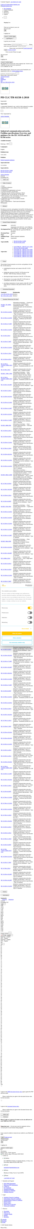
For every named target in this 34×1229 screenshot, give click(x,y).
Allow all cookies (17, 633)
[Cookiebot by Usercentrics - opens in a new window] (25, 585)
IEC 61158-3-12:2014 (6, 460)
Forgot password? (27, 48)
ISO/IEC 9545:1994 (6, 506)
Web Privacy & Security (10, 1204)
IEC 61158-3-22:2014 (6, 547)
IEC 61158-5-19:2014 (6, 821)
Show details (25, 628)
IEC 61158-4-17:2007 (6, 324)
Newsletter (6, 1211)
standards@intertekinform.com (11, 1167)
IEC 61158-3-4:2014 (6, 649)
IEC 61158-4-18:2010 (6, 738)
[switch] (30, 612)
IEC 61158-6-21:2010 (6, 575)
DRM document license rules (14, 1091)
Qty (2, 942)
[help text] (2, 111)
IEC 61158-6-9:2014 (6, 436)
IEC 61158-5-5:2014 (6, 390)
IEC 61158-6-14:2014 (6, 312)
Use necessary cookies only (17, 642)
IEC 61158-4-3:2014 (6, 708)
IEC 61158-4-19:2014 (6, 732)
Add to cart (5, 179)
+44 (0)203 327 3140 (15, 2)
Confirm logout (12, 36)
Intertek (6, 1215)
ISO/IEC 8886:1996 (6, 425)
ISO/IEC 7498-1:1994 (6, 373)
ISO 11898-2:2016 (5, 558)
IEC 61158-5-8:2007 (6, 844)
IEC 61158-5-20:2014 (6, 673)
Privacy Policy (7, 1203)
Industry (5, 891)
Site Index (6, 1217)
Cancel (6, 36)
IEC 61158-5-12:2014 (6, 529)
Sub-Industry (6, 895)
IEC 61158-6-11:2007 (6, 408)
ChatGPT (4, 899)
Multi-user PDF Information (11, 1185)
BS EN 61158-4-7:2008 (7, 170)
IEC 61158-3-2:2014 (6, 756)
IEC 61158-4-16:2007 (6, 874)
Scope (4, 261)
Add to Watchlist (5, 116)
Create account (8, 1137)
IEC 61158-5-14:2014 (6, 517)
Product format (4, 933)
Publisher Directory (9, 1192)
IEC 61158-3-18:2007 (6, 553)
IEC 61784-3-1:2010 (6, 838)
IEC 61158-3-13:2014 (6, 347)
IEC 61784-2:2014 (5, 868)
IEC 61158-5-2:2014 (6, 750)
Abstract (5, 206)
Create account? (12, 49)
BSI (2, 80)
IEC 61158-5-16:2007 (6, 667)
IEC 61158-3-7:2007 (6, 862)
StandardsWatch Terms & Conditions (13, 1200)
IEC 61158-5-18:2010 (6, 489)
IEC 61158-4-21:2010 (6, 402)
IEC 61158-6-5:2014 (6, 495)
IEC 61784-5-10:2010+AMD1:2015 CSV (6, 379)
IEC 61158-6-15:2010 (6, 523)
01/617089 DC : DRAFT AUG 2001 (23, 246)
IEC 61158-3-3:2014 (6, 785)
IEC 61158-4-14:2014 (6, 702)
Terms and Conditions (9, 1206)
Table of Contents (7, 183)
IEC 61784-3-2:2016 (6, 448)
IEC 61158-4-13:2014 (6, 511)
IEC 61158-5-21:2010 (6, 679)
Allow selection (17, 638)
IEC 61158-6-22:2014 (6, 856)
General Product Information (9, 222)
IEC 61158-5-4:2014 (6, 827)
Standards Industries (9, 1189)
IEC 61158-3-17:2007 (6, 661)
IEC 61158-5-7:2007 (6, 581)
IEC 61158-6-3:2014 (6, 833)
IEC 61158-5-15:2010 (6, 886)
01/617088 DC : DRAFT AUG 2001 (23, 253)
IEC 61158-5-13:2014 (6, 329)
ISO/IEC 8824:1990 (6, 541)
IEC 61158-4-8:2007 (6, 791)
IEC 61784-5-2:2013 (6, 720)
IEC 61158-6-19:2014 (6, 762)
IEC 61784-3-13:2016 (6, 797)
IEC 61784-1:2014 (5, 369)
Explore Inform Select (17, 71)
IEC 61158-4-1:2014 (6, 353)
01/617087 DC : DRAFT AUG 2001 (23, 249)
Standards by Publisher (9, 1190)
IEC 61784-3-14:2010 (6, 318)
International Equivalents (8, 289)
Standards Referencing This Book (10, 299)
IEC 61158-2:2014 (5, 335)
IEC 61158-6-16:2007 (6, 880)
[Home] (6, 6)
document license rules (13, 1106)
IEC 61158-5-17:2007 (6, 420)
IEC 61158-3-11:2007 (6, 535)
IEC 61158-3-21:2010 (6, 744)
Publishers (3, 79)
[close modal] (5, 30)
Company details (8, 1214)
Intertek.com (16, 4)
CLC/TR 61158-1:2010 (7, 294)
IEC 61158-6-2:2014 (6, 430)
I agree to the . (10, 1106)
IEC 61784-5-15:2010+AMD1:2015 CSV (6, 365)
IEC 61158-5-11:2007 (6, 773)
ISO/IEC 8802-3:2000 (6, 475)
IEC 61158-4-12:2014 (6, 466)
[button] (3, 904)
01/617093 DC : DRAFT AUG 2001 (23, 255)
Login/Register (9, 38)
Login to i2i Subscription (7, 4)
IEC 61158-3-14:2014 (6, 809)
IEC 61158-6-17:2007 (6, 685)
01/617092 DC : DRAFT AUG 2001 (23, 252)
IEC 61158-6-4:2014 (6, 359)
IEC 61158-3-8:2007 (6, 501)
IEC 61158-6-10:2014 (6, 396)
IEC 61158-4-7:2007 (6, 341)
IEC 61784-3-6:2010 (6, 569)
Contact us (6, 1186)
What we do (7, 1212)
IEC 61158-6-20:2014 (6, 454)
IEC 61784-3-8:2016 (6, 483)
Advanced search (5, 76)
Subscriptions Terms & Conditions (12, 1198)
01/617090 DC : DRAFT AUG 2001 (23, 256)
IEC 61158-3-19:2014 (6, 779)
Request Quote (4, 1138)
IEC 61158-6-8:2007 (6, 691)
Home (2, 78)
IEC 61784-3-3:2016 (6, 815)
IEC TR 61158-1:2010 (6, 295)
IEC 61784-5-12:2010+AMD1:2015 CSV (6, 768)
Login (5, 49)
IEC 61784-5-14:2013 (6, 697)
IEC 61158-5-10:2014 (6, 714)
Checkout (5, 1116)
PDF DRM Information (10, 1183)
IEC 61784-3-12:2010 (6, 803)
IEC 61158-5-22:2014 (6, 414)
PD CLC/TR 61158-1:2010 (7, 82)
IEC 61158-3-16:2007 (6, 384)
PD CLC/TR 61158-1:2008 (21, 248)
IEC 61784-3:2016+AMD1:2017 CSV (6, 851)
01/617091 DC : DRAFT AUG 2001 (23, 251)
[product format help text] (9, 933)
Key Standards (7, 1187)
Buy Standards (7, 8)
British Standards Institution (7, 160)
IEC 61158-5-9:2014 (6, 563)
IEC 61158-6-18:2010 (6, 655)
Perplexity (11, 899)
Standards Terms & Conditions (11, 1197)
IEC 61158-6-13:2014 (6, 442)
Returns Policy (7, 1201)
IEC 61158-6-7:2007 (6, 726)
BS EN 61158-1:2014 (6, 172)
